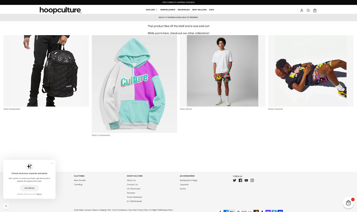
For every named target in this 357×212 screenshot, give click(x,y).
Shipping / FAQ (105, 210)
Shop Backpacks (11, 109)
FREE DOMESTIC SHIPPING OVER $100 (178, 2)
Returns (95, 210)
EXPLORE (150, 10)
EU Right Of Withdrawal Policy (161, 210)
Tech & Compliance (119, 210)
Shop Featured (275, 109)
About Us (131, 180)
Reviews (131, 193)
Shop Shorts (186, 109)
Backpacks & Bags (188, 180)
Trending (78, 184)
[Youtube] (247, 180)
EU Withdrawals (134, 201)
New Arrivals (80, 180)
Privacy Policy (143, 210)
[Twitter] (235, 180)
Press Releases (134, 197)
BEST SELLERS (199, 10)
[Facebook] (241, 180)
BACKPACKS (184, 10)
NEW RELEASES (168, 10)
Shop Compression (101, 135)
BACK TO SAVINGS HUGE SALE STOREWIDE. (178, 17)
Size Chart (132, 210)
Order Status (79, 210)
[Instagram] (252, 180)
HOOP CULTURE (135, 176)
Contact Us (132, 184)
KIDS (211, 10)
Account (88, 210)
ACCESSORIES (187, 176)
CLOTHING (79, 176)
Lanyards (184, 184)
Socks (183, 189)
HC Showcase (133, 189)
